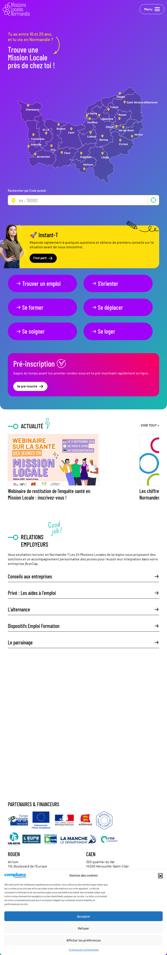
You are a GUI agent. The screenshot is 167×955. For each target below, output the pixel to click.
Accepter (83, 916)
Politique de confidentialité (84, 949)
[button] (160, 875)
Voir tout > (150, 425)
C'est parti (40, 258)
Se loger (106, 331)
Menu (148, 9)
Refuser (83, 928)
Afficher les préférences (83, 940)
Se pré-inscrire (27, 386)
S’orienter (108, 283)
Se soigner (33, 331)
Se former (32, 307)
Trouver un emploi (41, 283)
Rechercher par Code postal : (27, 190)
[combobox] (83, 200)
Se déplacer (110, 307)
